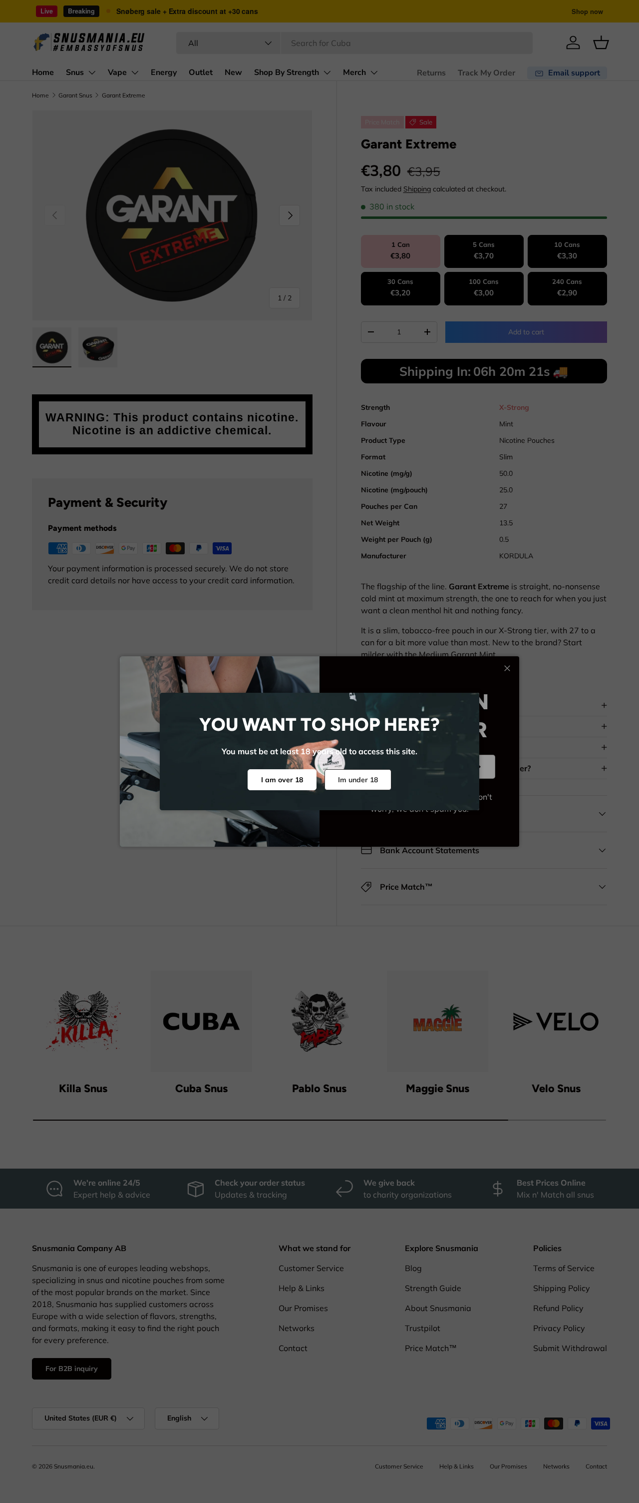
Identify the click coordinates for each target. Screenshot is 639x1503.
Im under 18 (358, 779)
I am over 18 (282, 779)
